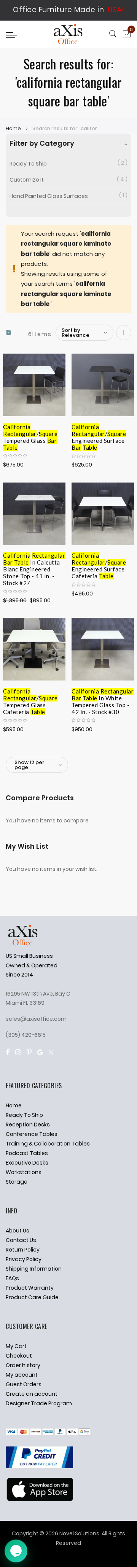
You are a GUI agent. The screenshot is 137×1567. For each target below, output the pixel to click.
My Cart (16, 1346)
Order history (23, 1365)
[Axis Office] (68, 35)
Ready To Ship (28, 163)
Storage (16, 1182)
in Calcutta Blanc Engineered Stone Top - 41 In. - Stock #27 (34, 561)
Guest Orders (23, 1384)
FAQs (12, 1278)
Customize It (27, 179)
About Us (17, 1230)
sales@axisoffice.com (36, 1019)
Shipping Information (34, 1269)
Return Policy (23, 1249)
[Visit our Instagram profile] (18, 1052)
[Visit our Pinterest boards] (29, 1052)
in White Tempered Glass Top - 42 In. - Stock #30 (103, 697)
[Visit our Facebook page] (8, 1052)
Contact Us (21, 1240)
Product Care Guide (32, 1297)
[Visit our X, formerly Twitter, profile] (51, 1052)
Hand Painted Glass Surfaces (49, 196)
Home (14, 128)
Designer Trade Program (39, 1403)
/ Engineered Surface (99, 432)
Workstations (23, 1172)
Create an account (31, 1394)
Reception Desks (28, 1124)
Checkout (19, 1355)
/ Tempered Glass (30, 432)
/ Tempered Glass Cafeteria (30, 697)
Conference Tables (31, 1134)
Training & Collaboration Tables (48, 1143)
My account (22, 1375)
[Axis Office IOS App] (39, 1499)
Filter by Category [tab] (42, 143)
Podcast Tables (27, 1153)
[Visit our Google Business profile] (40, 1052)
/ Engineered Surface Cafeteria (99, 561)
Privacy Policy (23, 1259)
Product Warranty (30, 1288)
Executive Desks (27, 1162)
